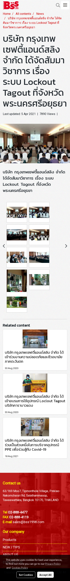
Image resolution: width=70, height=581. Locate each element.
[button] (56, 5)
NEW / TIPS (11, 547)
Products (9, 540)
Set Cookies (26, 574)
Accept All (45, 574)
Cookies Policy (20, 567)
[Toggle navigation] (65, 5)
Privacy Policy (52, 563)
